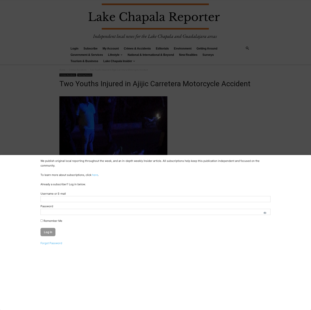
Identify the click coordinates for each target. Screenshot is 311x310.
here (95, 175)
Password (46, 206)
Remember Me (52, 221)
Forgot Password (51, 243)
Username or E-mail (53, 193)
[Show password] (265, 213)
